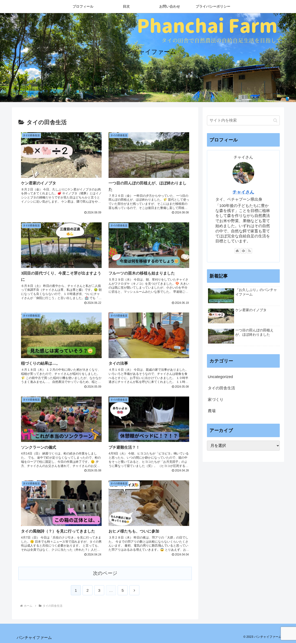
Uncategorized (220, 377)
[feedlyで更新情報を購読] (243, 250)
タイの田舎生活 (221, 388)
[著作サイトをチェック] (237, 250)
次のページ (105, 573)
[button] (275, 120)
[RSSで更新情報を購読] (249, 250)
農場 (212, 411)
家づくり (215, 399)
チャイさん (243, 192)
